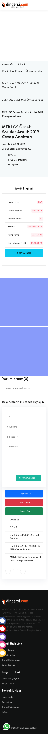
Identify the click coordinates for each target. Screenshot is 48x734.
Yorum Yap (25, 511)
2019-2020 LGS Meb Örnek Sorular (22, 100)
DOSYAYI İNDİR (24, 253)
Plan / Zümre (8, 650)
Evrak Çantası (8, 664)
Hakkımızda (7, 697)
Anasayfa (7, 65)
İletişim (5, 711)
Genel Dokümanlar (11, 660)
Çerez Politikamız (10, 707)
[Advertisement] (24, 35)
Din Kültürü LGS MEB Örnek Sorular (22, 71)
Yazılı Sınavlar (8, 655)
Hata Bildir (25, 502)
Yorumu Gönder (27, 478)
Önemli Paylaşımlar (11, 678)
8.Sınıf (21, 65)
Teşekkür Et (25, 493)
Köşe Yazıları (8, 683)
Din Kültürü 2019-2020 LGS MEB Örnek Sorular (20, 85)
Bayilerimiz (7, 702)
